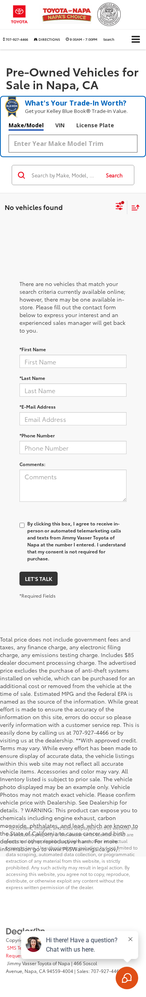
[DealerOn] (26, 931)
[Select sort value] (133, 207)
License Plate (95, 125)
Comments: (32, 464)
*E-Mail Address (37, 406)
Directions (49, 39)
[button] (15, 39)
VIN (60, 125)
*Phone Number (37, 435)
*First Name (32, 349)
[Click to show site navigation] (135, 39)
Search (114, 175)
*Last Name (32, 378)
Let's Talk (38, 579)
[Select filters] (119, 207)
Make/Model (26, 125)
